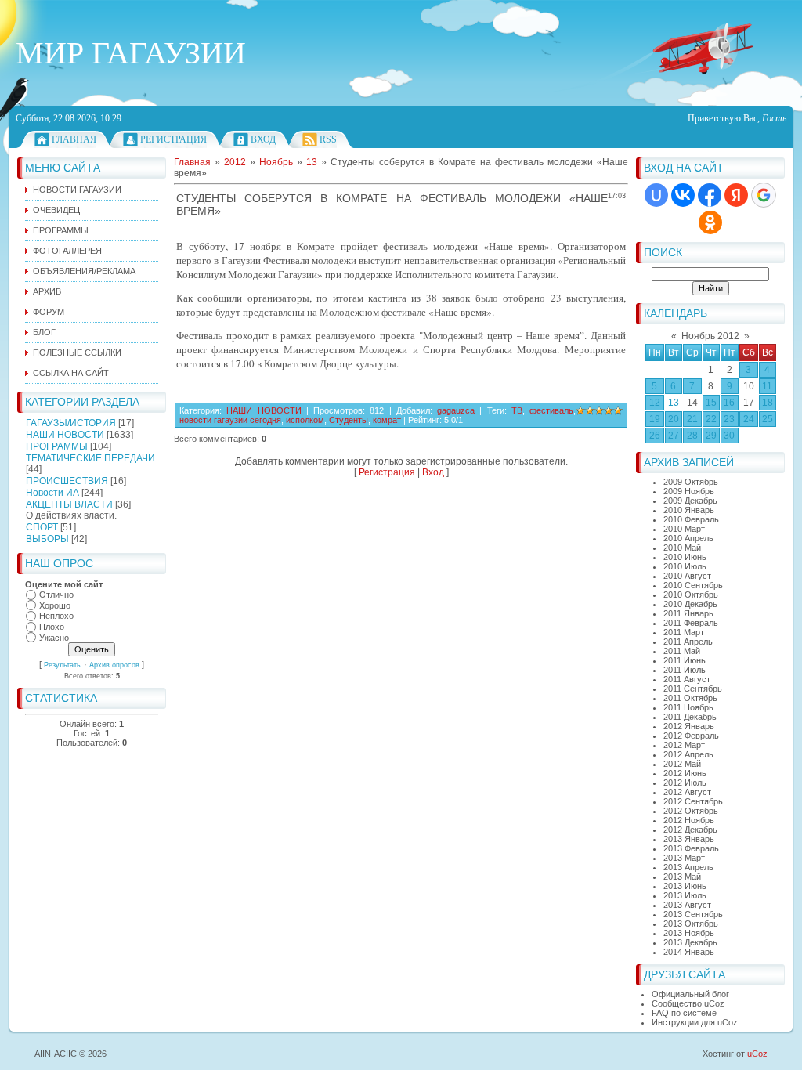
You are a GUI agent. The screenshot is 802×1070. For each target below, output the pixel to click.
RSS (328, 139)
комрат (387, 420)
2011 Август (686, 679)
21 (692, 419)
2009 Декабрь (690, 500)
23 (729, 419)
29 (711, 435)
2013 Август (687, 904)
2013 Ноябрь (688, 933)
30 (729, 435)
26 (654, 435)
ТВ (516, 410)
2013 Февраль (691, 848)
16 (729, 402)
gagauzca (456, 410)
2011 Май (681, 651)
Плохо (51, 626)
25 (767, 419)
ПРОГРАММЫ (57, 446)
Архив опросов (114, 665)
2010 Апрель (688, 538)
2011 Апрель (688, 641)
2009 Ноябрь (688, 491)
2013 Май (682, 876)
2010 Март (684, 528)
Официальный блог (690, 994)
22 (711, 419)
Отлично (56, 594)
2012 (235, 162)
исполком (305, 420)
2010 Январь (688, 510)
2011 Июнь (684, 660)
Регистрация (173, 139)
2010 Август (687, 575)
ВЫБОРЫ (47, 538)
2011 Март (683, 632)
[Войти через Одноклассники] (710, 222)
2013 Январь (688, 839)
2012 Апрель (688, 754)
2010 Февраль (691, 519)
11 (767, 386)
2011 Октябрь (690, 698)
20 (673, 419)
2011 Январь (688, 613)
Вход (263, 139)
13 (673, 402)
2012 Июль (684, 782)
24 (748, 419)
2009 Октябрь (690, 481)
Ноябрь (276, 162)
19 (654, 419)
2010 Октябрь (690, 594)
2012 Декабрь (690, 829)
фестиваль (551, 410)
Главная (74, 139)
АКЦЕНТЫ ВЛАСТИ (69, 504)
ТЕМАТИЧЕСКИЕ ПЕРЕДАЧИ (90, 458)
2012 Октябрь (690, 810)
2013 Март (684, 857)
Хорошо (54, 605)
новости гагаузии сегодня (230, 420)
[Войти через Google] (763, 195)
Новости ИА (52, 492)
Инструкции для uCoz (695, 1022)
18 (767, 402)
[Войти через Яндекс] (736, 195)
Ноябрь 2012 (710, 336)
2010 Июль (684, 566)
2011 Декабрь (690, 716)
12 (654, 402)
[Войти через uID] (656, 195)
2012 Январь (688, 726)
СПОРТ (42, 527)
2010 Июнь (684, 557)
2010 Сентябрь (693, 585)
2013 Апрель (688, 867)
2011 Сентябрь (692, 688)
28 (692, 435)
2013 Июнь (684, 886)
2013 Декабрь (690, 942)
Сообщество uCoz (688, 1003)
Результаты (62, 665)
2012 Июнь (684, 773)
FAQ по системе (684, 1013)
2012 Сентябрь (693, 801)
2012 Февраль (691, 735)
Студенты (348, 420)
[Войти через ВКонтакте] (683, 195)
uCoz (757, 1053)
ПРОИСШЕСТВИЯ (67, 480)
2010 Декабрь (690, 604)
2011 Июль (684, 669)
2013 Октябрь (690, 923)
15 (711, 402)
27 (673, 435)
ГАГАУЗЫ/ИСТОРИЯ (71, 423)
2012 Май (682, 763)
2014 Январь (688, 951)
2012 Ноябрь (688, 820)
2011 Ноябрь (688, 707)
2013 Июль (684, 895)
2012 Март (684, 745)
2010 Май (682, 547)
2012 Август (687, 792)
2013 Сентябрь (693, 914)
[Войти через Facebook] (709, 195)
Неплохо (56, 616)
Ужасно (54, 637)
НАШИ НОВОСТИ (65, 434)
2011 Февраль (690, 622)
